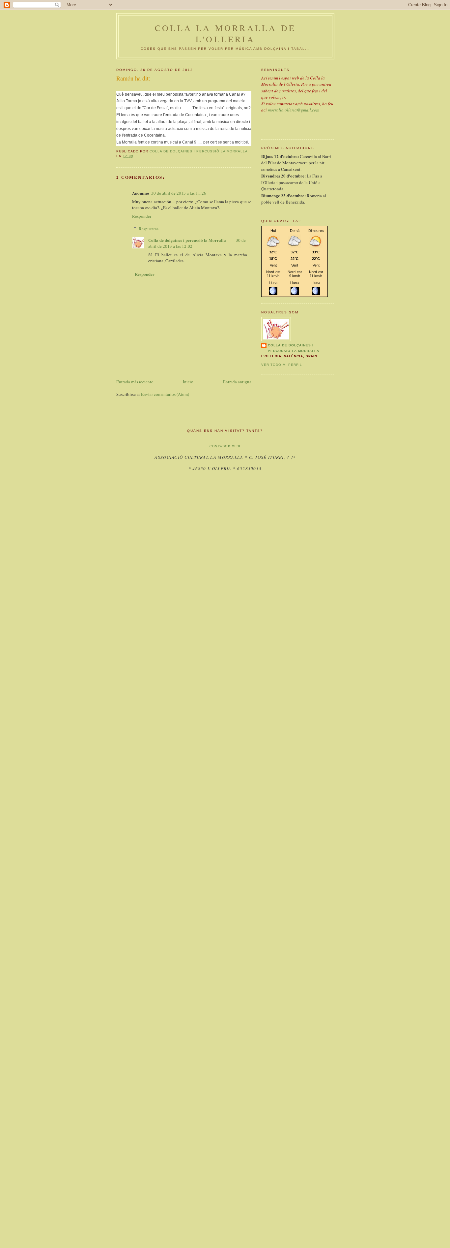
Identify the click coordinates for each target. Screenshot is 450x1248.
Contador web (225, 446)
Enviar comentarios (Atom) (165, 394)
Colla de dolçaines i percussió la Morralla (187, 240)
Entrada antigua (237, 382)
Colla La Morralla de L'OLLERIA (225, 33)
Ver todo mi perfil (281, 365)
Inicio (188, 382)
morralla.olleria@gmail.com (293, 110)
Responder (141, 216)
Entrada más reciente (134, 382)
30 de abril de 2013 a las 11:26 (178, 193)
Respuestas (148, 229)
